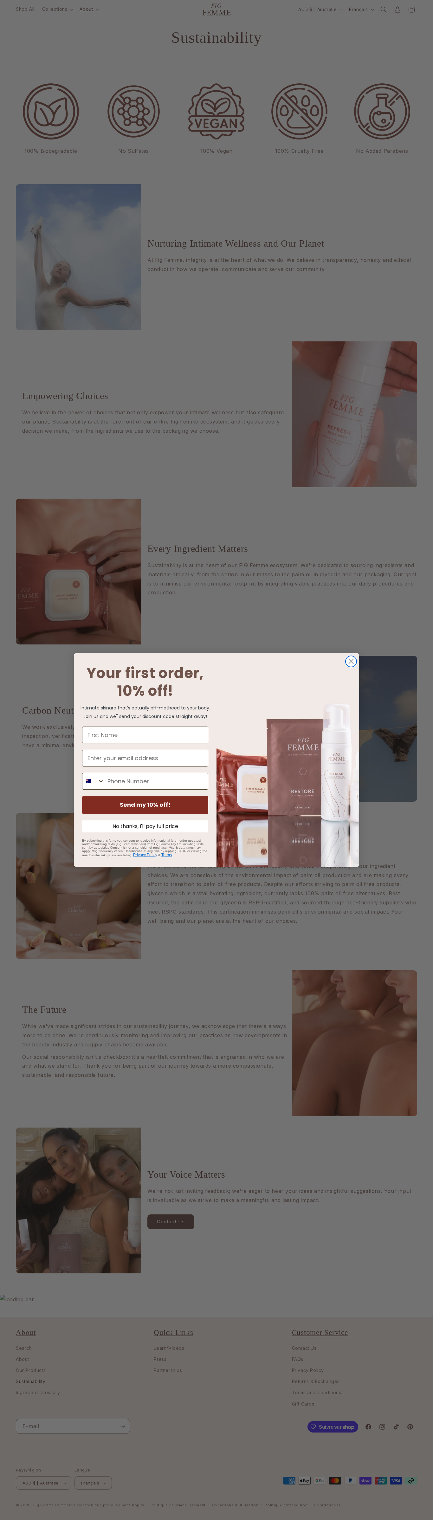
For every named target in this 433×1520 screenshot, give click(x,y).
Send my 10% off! (145, 805)
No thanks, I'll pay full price (145, 826)
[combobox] (93, 781)
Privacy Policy (145, 855)
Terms (166, 855)
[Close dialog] (351, 661)
